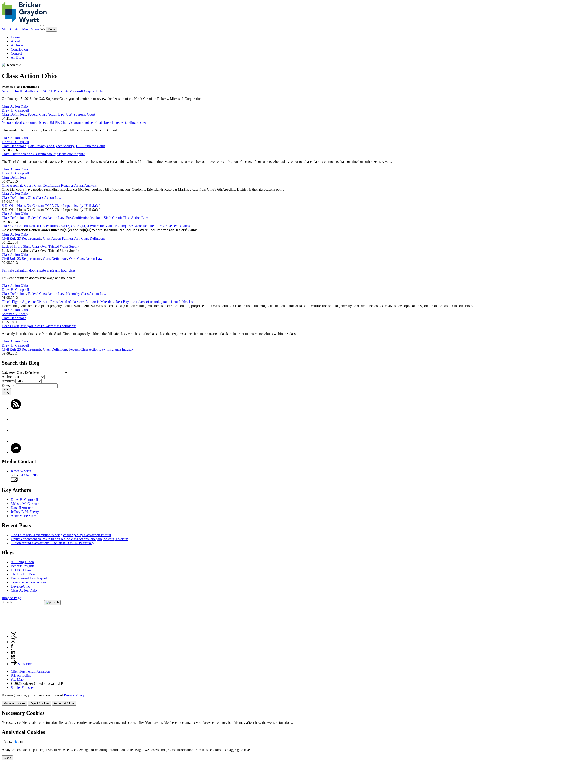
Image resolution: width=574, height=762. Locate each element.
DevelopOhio (20, 586)
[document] (287, 735)
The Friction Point (24, 574)
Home (15, 37)
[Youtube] (13, 658)
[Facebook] (16, 419)
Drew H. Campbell (15, 110)
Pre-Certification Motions (84, 218)
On (9, 742)
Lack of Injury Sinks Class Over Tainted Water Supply (40, 246)
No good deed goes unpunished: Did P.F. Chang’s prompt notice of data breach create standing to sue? (74, 122)
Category (8, 372)
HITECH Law (21, 570)
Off (20, 742)
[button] (16, 452)
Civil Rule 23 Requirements (21, 238)
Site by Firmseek (23, 687)
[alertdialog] (287, 735)
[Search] (43, 29)
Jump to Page (11, 598)
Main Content (11, 29)
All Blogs (17, 57)
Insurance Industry (120, 349)
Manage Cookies (14, 703)
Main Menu (30, 29)
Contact (16, 53)
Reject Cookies (40, 703)
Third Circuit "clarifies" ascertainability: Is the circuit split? (43, 154)
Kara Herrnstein (22, 508)
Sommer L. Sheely (15, 314)
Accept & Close (64, 703)
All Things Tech (22, 562)
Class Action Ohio (15, 106)
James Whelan (21, 471)
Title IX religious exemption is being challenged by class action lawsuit (61, 535)
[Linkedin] (13, 652)
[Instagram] (13, 642)
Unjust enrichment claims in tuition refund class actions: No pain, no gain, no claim (69, 539)
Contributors (19, 49)
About (15, 41)
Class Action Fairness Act (61, 238)
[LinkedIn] (16, 441)
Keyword (8, 385)
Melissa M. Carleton (25, 504)
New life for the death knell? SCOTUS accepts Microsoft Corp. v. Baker (53, 91)
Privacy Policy (21, 675)
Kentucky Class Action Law (86, 294)
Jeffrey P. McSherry (25, 512)
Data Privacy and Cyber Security (51, 146)
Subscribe (24, 664)
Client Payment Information (30, 671)
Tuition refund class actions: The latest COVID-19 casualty (52, 543)
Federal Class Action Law (46, 114)
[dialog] (287, 699)
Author (7, 377)
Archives (17, 45)
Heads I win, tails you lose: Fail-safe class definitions (39, 326)
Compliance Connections (28, 582)
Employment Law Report (29, 578)
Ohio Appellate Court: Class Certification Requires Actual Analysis (49, 185)
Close (7, 758)
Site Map (17, 679)
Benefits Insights (22, 566)
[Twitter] (16, 430)
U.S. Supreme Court (80, 114)
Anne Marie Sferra (24, 516)
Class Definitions (14, 114)
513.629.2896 (29, 475)
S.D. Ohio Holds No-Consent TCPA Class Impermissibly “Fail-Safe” (51, 206)
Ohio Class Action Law (44, 197)
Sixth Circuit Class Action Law (126, 218)
